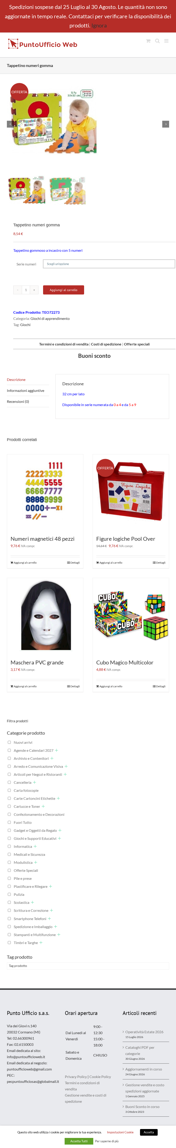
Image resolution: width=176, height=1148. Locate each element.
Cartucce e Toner (27, 806)
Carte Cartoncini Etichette (34, 798)
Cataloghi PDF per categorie (139, 1050)
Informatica (23, 846)
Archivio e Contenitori (31, 758)
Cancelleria (22, 782)
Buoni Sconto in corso (142, 1106)
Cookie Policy (100, 1076)
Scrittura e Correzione (31, 910)
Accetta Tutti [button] (79, 1141)
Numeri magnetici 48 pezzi (42, 538)
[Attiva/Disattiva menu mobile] (166, 40)
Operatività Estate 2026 (144, 1032)
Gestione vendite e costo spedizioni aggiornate (144, 1088)
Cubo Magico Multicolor (125, 662)
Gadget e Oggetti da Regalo (35, 830)
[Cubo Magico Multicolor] (131, 616)
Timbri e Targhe (26, 942)
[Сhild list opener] (56, 750)
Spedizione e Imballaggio (33, 926)
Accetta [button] (149, 1132)
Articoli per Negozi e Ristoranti (38, 774)
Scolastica (21, 902)
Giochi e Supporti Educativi (35, 838)
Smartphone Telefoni (30, 918)
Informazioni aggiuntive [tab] (25, 390)
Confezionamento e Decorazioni (39, 814)
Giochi (25, 324)
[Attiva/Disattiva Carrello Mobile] (148, 40)
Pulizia (19, 894)
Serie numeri (26, 264)
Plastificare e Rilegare (30, 886)
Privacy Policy (76, 1076)
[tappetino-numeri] (88, 124)
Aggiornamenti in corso (143, 1069)
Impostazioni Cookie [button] (120, 1132)
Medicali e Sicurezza (29, 854)
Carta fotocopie (26, 790)
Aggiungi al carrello (63, 290)
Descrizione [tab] (16, 379)
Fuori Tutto (23, 822)
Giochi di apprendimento (50, 318)
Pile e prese (23, 878)
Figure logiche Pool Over (125, 538)
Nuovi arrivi (23, 742)
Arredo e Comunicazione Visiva (38, 766)
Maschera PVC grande (37, 662)
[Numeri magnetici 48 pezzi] (45, 492)
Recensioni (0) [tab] (18, 401)
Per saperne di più (106, 1141)
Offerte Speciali (26, 870)
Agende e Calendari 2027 (33, 750)
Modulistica (23, 862)
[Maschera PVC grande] (45, 616)
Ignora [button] (99, 25)
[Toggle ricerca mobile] (157, 40)
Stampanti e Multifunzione (35, 934)
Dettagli (75, 562)
